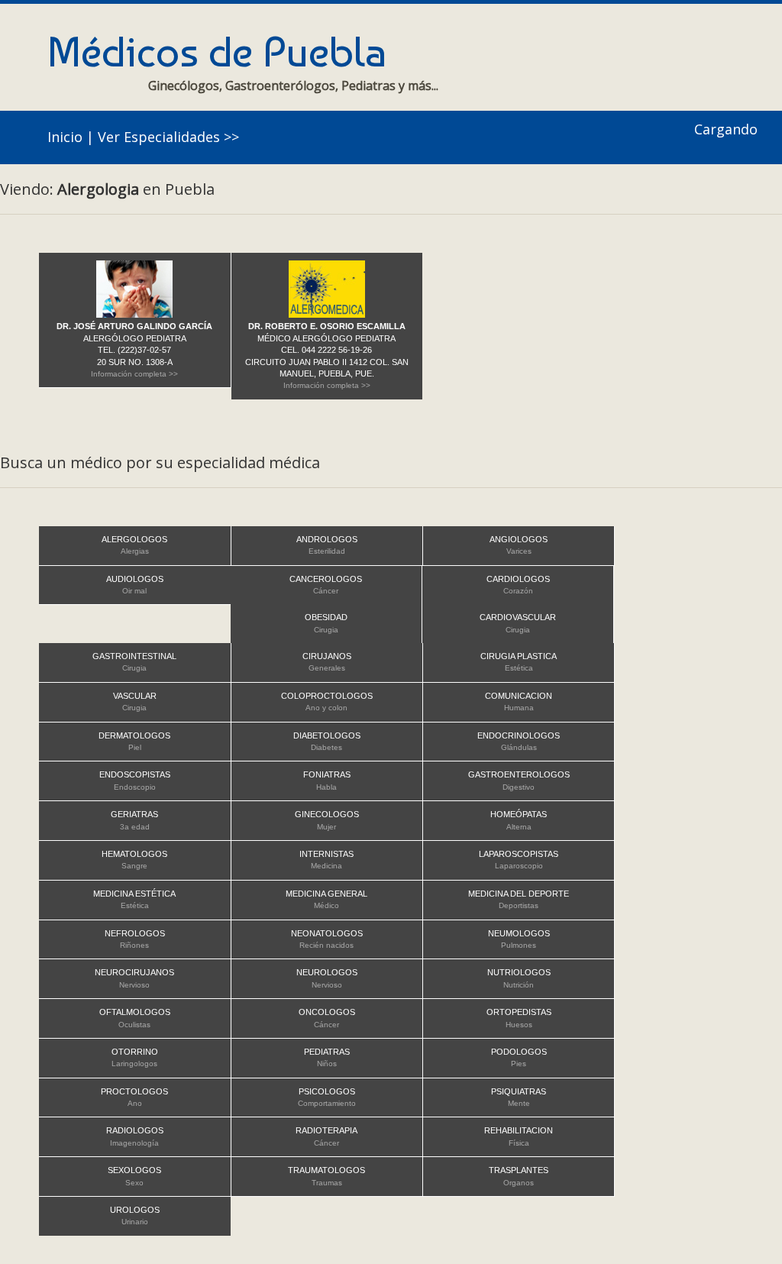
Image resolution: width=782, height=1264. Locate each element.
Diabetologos (326, 741)
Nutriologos (519, 978)
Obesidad (326, 623)
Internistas (326, 859)
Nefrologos (135, 939)
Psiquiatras (518, 1097)
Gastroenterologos (519, 780)
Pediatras (327, 1057)
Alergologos (134, 545)
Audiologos (134, 584)
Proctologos (134, 1097)
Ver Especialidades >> (168, 137)
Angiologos (519, 545)
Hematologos (134, 859)
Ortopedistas (518, 1017)
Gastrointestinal (134, 661)
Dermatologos (134, 741)
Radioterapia (326, 1136)
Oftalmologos (134, 1017)
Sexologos (134, 1175)
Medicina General (326, 899)
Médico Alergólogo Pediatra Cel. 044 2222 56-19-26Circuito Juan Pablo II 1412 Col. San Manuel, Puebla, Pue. (327, 356)
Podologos (519, 1057)
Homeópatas (518, 820)
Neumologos (519, 939)
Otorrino (134, 1057)
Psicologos (327, 1097)
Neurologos (326, 978)
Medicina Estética (134, 899)
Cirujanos (326, 661)
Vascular (135, 701)
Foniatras (327, 780)
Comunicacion (518, 701)
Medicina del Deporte (518, 899)
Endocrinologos (518, 741)
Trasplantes (518, 1175)
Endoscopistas (134, 780)
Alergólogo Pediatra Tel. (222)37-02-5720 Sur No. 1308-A (134, 350)
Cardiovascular (518, 623)
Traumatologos (326, 1175)
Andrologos (326, 545)
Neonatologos (327, 939)
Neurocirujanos (134, 978)
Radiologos (134, 1136)
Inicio (64, 137)
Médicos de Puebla (216, 51)
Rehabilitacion (518, 1136)
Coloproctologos (327, 701)
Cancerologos (325, 584)
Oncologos (327, 1017)
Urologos (135, 1215)
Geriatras (134, 820)
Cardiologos (518, 584)
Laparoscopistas (518, 859)
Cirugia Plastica (518, 661)
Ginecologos (327, 820)
